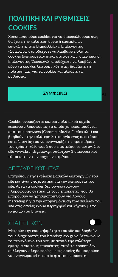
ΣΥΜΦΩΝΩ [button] (55, 93)
